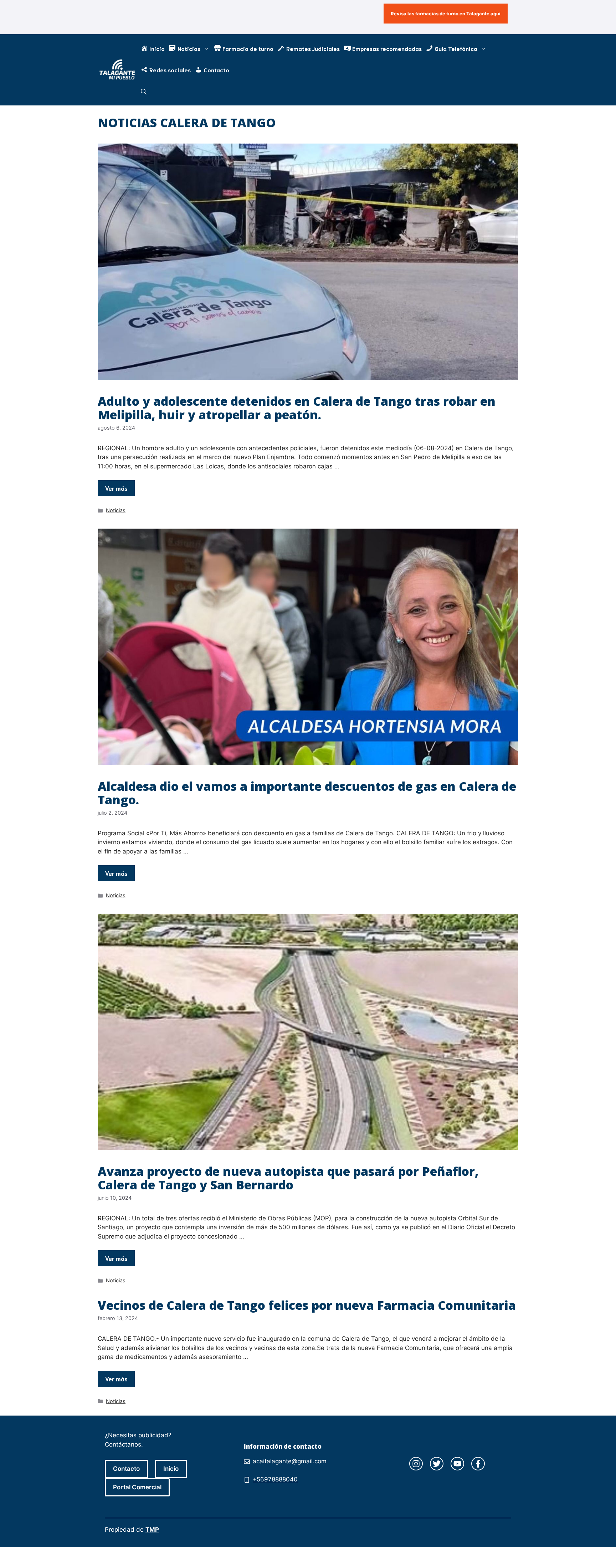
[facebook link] (478, 1463)
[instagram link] (416, 1463)
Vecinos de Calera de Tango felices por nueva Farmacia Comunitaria (307, 1305)
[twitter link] (436, 1463)
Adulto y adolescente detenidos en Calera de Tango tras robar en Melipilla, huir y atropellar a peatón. (297, 407)
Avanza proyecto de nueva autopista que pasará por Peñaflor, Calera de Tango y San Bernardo (288, 1178)
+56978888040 (275, 1479)
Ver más (116, 488)
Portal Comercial (137, 1487)
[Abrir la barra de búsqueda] (144, 91)
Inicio (171, 1468)
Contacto (126, 1468)
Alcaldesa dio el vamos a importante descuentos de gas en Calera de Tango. (307, 793)
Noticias (115, 510)
